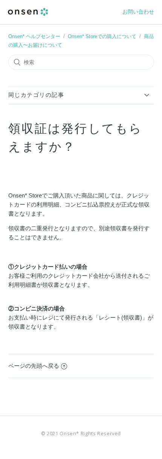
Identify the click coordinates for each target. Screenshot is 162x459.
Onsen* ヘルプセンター (34, 36)
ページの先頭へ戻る (33, 366)
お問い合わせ (138, 12)
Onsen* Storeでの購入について (102, 36)
